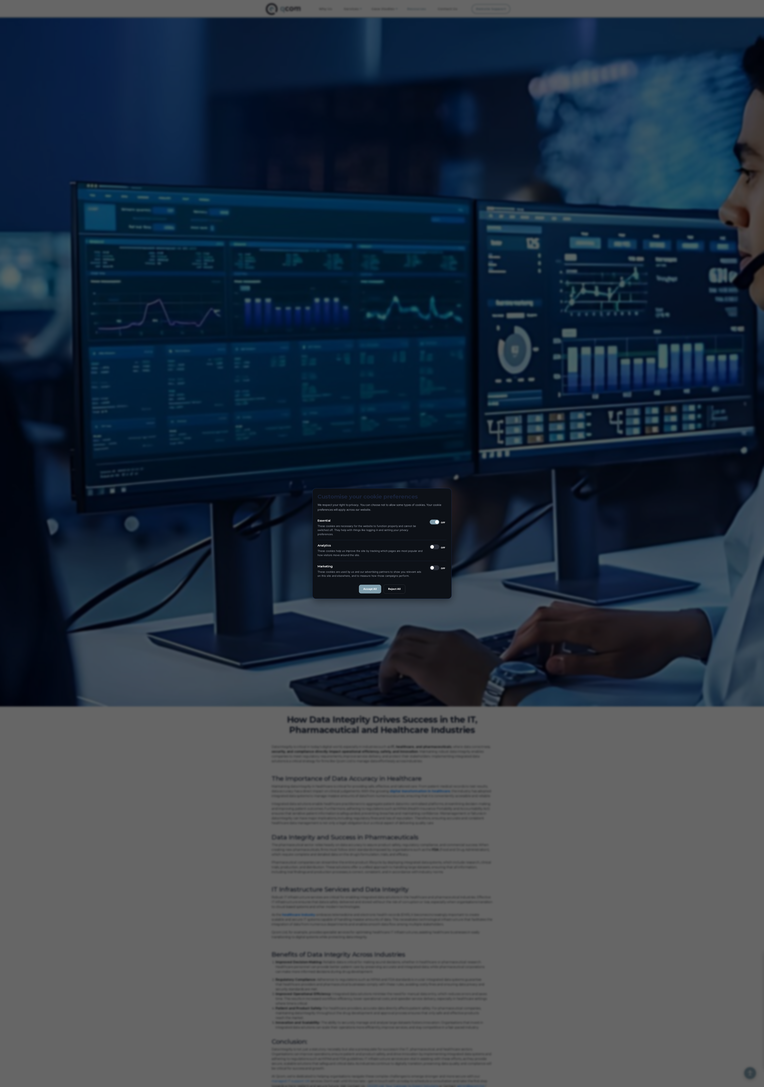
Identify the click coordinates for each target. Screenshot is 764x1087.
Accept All (370, 588)
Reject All (394, 588)
